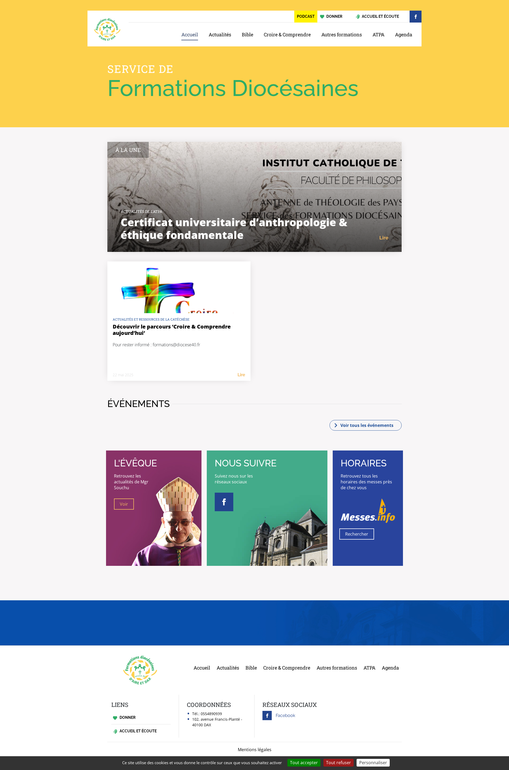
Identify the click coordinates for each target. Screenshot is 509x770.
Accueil (189, 34)
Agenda (403, 34)
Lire (383, 237)
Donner (127, 717)
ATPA (378, 34)
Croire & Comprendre (287, 34)
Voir (124, 504)
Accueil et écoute (138, 731)
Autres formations (341, 34)
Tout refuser (338, 762)
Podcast (306, 16)
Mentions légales (254, 749)
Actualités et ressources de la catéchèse (151, 319)
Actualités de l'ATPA (141, 211)
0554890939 (211, 713)
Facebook (285, 715)
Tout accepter (304, 762)
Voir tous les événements (366, 425)
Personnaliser (373, 762)
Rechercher (356, 534)
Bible (247, 34)
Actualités (220, 34)
